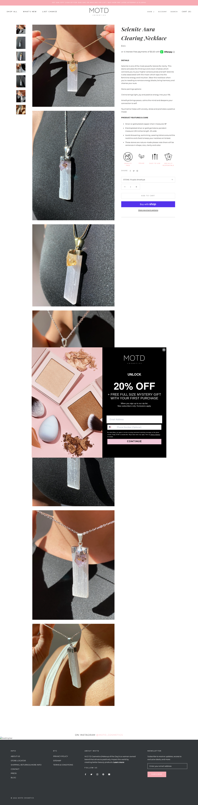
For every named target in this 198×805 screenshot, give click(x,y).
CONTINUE (134, 441)
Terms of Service (155, 434)
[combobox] (111, 427)
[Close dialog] (164, 349)
